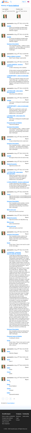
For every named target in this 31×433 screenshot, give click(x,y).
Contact (18, 420)
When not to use (11, 209)
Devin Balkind (14, 5)
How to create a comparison (8, 416)
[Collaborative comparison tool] (5, 1)
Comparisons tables (6, 420)
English (28, 1)
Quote (8, 243)
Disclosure (18, 416)
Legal (17, 418)
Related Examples (12, 164)
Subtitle (9, 26)
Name (8, 351)
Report (26, 25)
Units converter (5, 421)
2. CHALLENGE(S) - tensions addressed (18, 182)
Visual (8, 194)
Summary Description (13, 44)
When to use (10, 222)
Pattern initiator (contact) (13, 56)
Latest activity (26, 416)
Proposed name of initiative (14, 122)
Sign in (24, 1)
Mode (8, 380)
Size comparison (6, 423)
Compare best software (7, 418)
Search (11, 1)
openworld (10, 23)
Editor (8, 367)
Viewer (9, 372)
